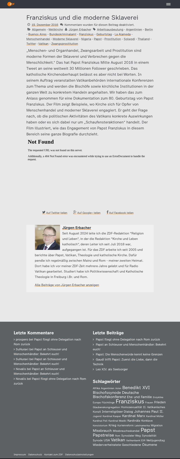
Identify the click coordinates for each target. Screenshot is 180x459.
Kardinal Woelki (117, 420)
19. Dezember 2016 (44, 25)
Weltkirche (56, 29)
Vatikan (43, 43)
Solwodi (129, 39)
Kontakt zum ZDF (53, 454)
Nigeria (86, 39)
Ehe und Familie (139, 397)
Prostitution (112, 39)
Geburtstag (104, 34)
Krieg (112, 425)
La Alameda (123, 34)
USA (107, 440)
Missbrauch (102, 430)
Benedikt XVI (136, 387)
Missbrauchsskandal (126, 430)
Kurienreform (125, 425)
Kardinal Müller (155, 416)
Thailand (144, 39)
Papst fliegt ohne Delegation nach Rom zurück (128, 339)
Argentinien (134, 29)
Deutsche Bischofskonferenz (116, 394)
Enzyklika (158, 397)
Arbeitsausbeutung (110, 29)
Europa (97, 402)
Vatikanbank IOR (135, 440)
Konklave (147, 420)
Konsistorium (100, 425)
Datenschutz (35, 454)
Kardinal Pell (100, 420)
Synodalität (149, 435)
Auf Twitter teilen (56, 212)
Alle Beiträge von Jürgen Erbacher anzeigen (67, 285)
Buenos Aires (37, 34)
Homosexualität (131, 407)
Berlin (149, 29)
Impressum (20, 454)
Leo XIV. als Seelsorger (112, 369)
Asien (118, 388)
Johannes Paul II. (148, 411)
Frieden (160, 402)
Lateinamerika (142, 425)
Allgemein (39, 29)
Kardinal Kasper (112, 416)
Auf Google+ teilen (89, 212)
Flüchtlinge (108, 402)
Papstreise (103, 435)
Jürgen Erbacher (80, 29)
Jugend (97, 416)
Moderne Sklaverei (65, 39)
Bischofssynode (107, 392)
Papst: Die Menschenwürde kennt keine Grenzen (129, 354)
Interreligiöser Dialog (117, 411)
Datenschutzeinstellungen (79, 454)
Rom (117, 435)
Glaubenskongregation (106, 407)
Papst (98, 39)
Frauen (149, 402)
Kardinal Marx (133, 416)
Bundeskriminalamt (62, 34)
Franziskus (86, 34)
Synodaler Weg (131, 435)
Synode (98, 440)
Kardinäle (133, 420)
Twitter (31, 43)
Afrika (96, 388)
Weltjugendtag (155, 440)
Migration (157, 425)
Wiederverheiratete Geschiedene (117, 445)
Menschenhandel (38, 39)
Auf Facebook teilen (121, 212)
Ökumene (149, 445)
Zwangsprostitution (64, 43)
